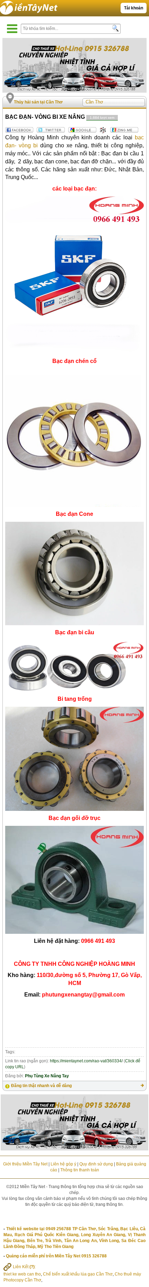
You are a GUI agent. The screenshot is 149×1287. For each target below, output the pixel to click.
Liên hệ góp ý (63, 1164)
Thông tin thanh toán (79, 1170)
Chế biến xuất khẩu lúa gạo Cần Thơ (78, 1274)
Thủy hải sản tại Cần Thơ (38, 102)
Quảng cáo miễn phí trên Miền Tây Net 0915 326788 (56, 1256)
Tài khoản (133, 8)
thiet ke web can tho (22, 1274)
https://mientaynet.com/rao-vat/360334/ (86, 1061)
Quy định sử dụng (96, 1164)
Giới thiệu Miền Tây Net (25, 1164)
